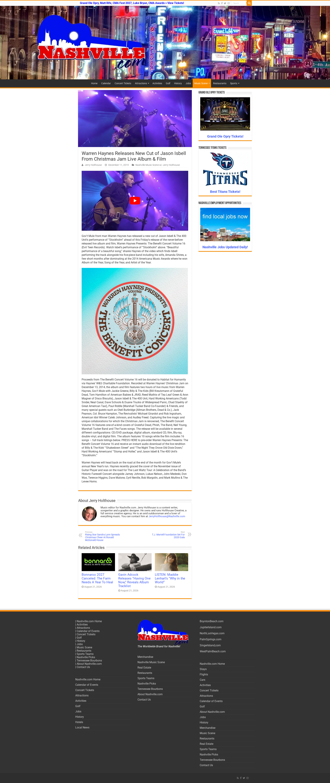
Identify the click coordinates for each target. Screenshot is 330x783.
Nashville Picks (86, 657)
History (178, 83)
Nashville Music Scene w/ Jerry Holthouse (157, 165)
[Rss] (219, 3)
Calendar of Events (88, 631)
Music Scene (201, 83)
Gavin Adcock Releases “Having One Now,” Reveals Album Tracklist (134, 580)
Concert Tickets (123, 83)
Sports (233, 83)
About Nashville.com (89, 663)
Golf (168, 83)
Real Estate (144, 667)
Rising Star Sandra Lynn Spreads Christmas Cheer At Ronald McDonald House (102, 536)
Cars (202, 679)
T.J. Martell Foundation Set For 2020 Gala (168, 535)
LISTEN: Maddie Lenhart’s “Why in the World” (170, 578)
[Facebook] (222, 3)
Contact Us (83, 667)
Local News (82, 727)
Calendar (106, 83)
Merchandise (145, 657)
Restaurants (219, 83)
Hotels (79, 722)
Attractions (141, 83)
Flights (204, 674)
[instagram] (228, 3)
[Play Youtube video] (135, 201)
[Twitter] (225, 3)
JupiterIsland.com (211, 627)
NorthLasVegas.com (212, 633)
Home (94, 83)
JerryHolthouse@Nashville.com (167, 516)
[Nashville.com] (165, 42)
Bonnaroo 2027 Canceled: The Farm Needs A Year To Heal (97, 578)
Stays (203, 669)
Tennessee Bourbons (89, 660)
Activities (157, 83)
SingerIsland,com (210, 645)
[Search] (249, 3)
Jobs (188, 83)
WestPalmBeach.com (213, 651)
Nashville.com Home (89, 621)
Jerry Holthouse (93, 165)
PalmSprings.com (210, 639)
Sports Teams (85, 654)
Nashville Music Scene (151, 662)
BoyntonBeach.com (211, 621)
